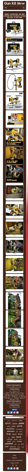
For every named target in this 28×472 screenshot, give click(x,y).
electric (13, 441)
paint (21, 423)
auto (13, 437)
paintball (9, 443)
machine (10, 428)
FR (16, 465)
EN (13, 465)
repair (20, 420)
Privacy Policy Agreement (14, 460)
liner (20, 434)
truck (18, 437)
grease (14, 423)
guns (20, 431)
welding (8, 426)
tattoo (9, 437)
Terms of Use (15, 463)
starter (9, 441)
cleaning (19, 441)
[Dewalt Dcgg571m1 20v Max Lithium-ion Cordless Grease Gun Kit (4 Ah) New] (14, 28)
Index (14, 455)
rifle (17, 431)
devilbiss (13, 426)
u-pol (18, 444)
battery (22, 444)
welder (18, 446)
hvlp (8, 434)
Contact (14, 457)
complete (8, 420)
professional (14, 420)
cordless (14, 449)
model (15, 439)
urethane (20, 439)
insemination (19, 429)
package (9, 439)
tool (6, 446)
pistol (15, 444)
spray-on (13, 446)
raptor (22, 446)
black (14, 434)
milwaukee (11, 431)
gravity (19, 426)
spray (8, 423)
